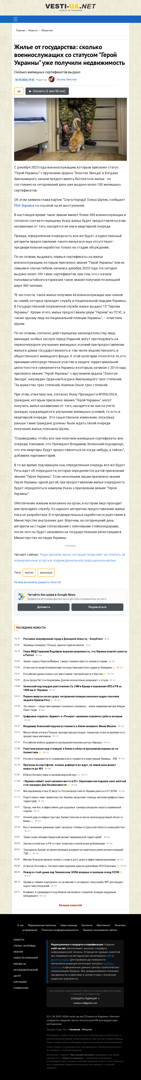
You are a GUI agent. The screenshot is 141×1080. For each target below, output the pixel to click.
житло (29, 572)
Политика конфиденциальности (60, 930)
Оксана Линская (67, 79)
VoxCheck (56, 967)
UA (19, 91)
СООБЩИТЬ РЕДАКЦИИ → (85, 998)
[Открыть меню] (15, 19)
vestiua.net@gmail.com (85, 1003)
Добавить (43, 607)
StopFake (108, 963)
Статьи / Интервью (25, 946)
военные (46, 572)
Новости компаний (26, 958)
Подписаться (97, 607)
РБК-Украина (24, 205)
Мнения (18, 952)
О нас (20, 925)
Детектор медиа (59, 959)
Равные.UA (20, 964)
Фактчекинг (103, 925)
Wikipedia (87, 1029)
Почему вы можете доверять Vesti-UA (37, 582)
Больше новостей (70, 905)
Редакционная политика (42, 925)
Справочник (21, 988)
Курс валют (20, 982)
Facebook (75, 1029)
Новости (19, 940)
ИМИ (109, 955)
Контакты (87, 925)
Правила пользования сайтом (100, 930)
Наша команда (68, 925)
